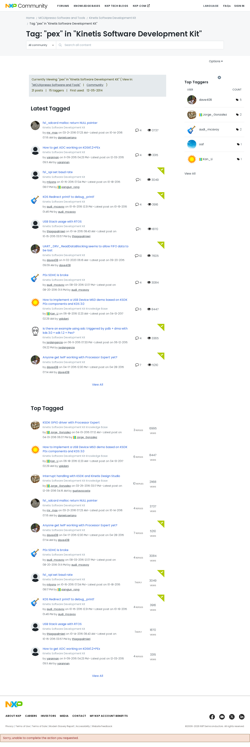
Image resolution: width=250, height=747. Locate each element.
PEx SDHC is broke (55, 275)
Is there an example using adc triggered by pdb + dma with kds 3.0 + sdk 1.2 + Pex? (85, 331)
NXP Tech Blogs (116, 6)
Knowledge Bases (87, 6)
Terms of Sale (39, 726)
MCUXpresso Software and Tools (62, 18)
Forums (63, 6)
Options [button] (214, 61)
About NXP (13, 716)
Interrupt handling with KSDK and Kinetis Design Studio (81, 476)
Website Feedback (102, 726)
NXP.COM (139, 6)
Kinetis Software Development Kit (112, 18)
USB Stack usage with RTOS (62, 222)
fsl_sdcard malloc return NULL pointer (70, 123)
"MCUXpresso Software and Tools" (56, 85)
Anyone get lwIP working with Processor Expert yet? (80, 357)
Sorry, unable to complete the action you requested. (40, 738)
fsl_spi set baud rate (58, 172)
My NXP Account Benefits (109, 716)
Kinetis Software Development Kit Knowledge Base (75, 308)
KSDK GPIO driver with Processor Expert (71, 423)
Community (95, 85)
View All (97, 384)
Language (210, 6)
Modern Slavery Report (61, 726)
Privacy (9, 726)
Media (64, 716)
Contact (79, 716)
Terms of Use (23, 726)
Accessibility (83, 726)
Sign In (239, 6)
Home (30, 18)
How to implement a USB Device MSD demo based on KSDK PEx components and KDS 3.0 (85, 302)
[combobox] (140, 45)
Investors (48, 716)
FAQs (227, 6)
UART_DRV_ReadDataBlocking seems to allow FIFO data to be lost (85, 248)
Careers (31, 716)
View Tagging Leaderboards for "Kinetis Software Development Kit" (202, 77)
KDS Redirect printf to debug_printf (68, 197)
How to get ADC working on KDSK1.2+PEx (71, 148)
